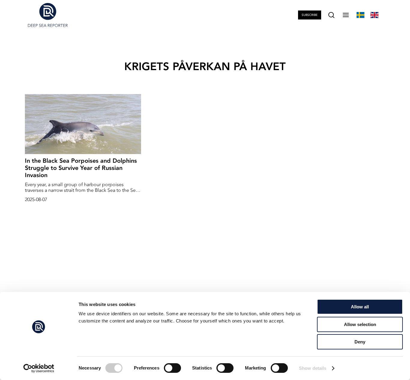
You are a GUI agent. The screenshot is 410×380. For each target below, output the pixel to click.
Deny (359, 341)
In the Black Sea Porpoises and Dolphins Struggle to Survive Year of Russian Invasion (81, 168)
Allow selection (360, 324)
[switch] (172, 368)
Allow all (360, 306)
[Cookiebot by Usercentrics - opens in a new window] (39, 368)
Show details (312, 368)
